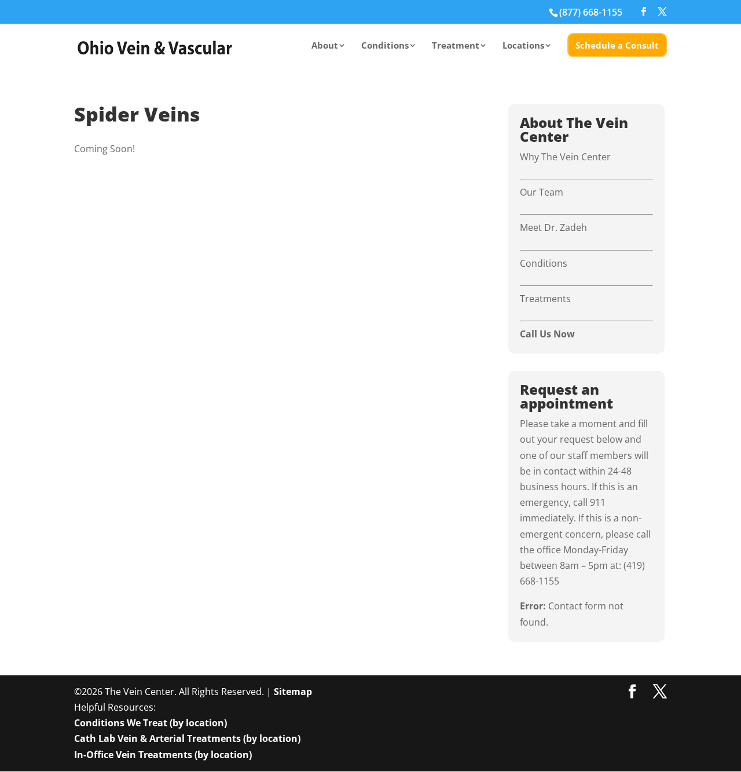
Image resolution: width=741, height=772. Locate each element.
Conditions (385, 46)
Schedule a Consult (617, 45)
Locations (523, 46)
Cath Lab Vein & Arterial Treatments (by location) (187, 738)
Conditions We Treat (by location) (150, 722)
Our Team (541, 192)
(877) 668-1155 (590, 12)
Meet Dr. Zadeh (553, 227)
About (324, 46)
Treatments (545, 298)
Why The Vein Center (565, 156)
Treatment (455, 46)
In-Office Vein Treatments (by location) (163, 754)
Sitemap (293, 691)
